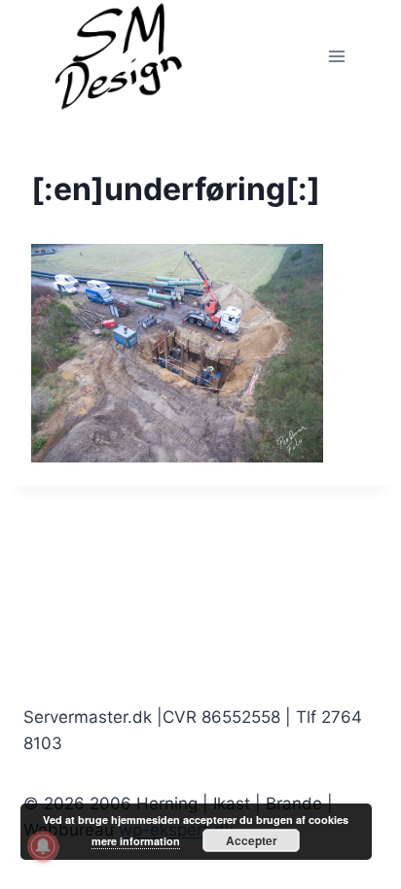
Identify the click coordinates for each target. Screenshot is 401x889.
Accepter (251, 840)
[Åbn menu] (336, 56)
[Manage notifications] (42, 846)
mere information (135, 841)
